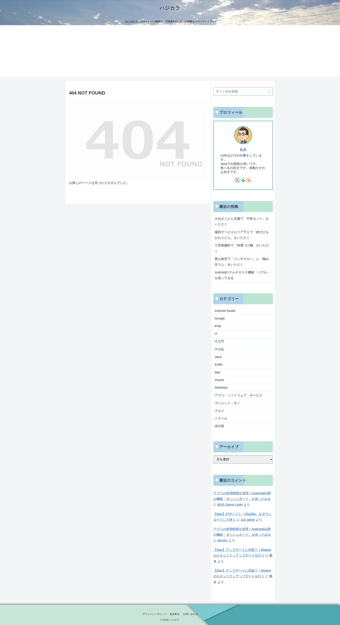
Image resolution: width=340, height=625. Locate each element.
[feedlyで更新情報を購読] (243, 180)
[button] (269, 92)
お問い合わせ (190, 614)
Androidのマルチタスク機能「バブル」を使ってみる (242, 275)
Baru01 (222, 540)
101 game (248, 519)
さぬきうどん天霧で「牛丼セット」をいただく (242, 221)
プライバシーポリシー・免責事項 (160, 614)
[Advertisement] (170, 52)
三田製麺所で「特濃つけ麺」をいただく (242, 248)
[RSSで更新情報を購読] (248, 180)
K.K (243, 149)
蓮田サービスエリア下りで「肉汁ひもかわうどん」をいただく (242, 235)
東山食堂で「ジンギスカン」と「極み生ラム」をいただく (242, 261)
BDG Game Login (230, 504)
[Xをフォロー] (237, 180)
